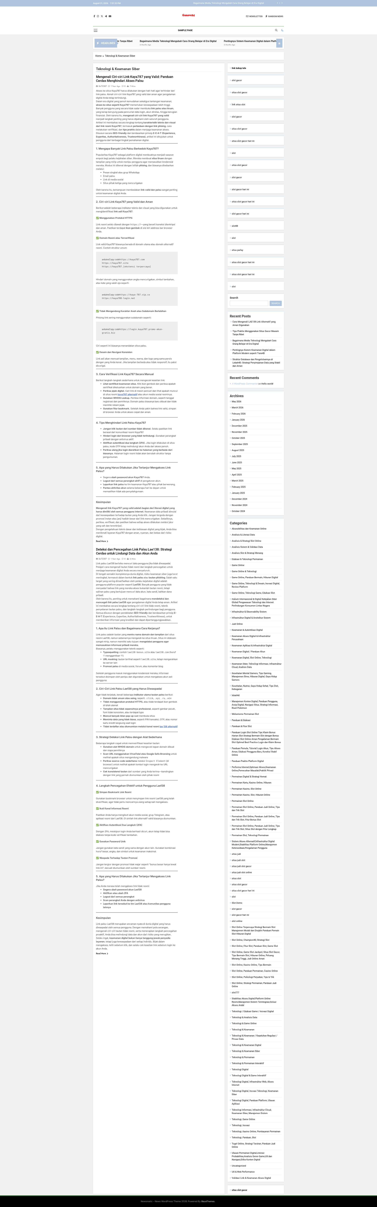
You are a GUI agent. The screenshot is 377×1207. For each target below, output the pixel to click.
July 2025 (236, 456)
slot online (237, 921)
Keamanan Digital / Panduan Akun (248, 651)
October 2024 (238, 511)
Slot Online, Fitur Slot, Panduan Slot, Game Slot (255, 946)
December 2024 (239, 499)
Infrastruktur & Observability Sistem (249, 611)
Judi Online (237, 624)
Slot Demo (237, 903)
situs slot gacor (239, 92)
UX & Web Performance (243, 1171)
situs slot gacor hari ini (243, 141)
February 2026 (238, 413)
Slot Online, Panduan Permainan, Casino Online (255, 971)
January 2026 (238, 419)
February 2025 (238, 487)
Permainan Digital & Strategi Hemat (249, 776)
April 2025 (237, 474)
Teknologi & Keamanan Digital (246, 1045)
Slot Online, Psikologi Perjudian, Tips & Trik (253, 977)
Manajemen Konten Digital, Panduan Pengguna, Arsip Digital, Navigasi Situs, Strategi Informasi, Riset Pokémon (255, 704)
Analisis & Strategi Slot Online (246, 541)
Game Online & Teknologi (244, 571)
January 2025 (238, 493)
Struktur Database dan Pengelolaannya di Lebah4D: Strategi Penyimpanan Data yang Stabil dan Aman (256, 362)
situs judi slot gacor (241, 866)
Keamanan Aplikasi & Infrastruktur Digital (252, 645)
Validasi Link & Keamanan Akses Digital (251, 1178)
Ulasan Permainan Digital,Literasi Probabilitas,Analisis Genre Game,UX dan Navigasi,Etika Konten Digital (252, 1156)
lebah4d (235, 695)
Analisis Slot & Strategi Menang (247, 553)
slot (234, 153)
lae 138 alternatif (169, 726)
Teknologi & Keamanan (243, 1029)
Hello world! (267, 383)
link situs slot (238, 104)
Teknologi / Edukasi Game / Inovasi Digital (253, 1011)
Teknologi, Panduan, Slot (244, 1137)
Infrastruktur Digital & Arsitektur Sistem (251, 617)
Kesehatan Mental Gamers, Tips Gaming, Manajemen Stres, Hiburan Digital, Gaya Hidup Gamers (254, 676)
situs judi (236, 854)
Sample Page (185, 30)
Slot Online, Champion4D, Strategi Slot (250, 940)
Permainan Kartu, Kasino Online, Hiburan (251, 782)
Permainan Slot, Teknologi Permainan (250, 835)
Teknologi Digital (240, 1069)
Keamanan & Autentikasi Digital (247, 630)
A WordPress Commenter (245, 383)
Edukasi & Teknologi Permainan (247, 559)
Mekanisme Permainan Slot (245, 714)
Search (234, 297)
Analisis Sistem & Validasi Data (247, 547)
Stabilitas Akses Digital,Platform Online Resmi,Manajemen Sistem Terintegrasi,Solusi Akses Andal (254, 1002)
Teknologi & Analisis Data (244, 1017)
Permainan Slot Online (243, 801)
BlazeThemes (208, 1201)
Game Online (238, 565)
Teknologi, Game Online (243, 1119)
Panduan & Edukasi (241, 720)
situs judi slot (238, 860)
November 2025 (239, 432)
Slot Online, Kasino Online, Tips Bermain (251, 965)
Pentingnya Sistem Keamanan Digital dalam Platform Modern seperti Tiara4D (226, 3)
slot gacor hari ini (240, 189)
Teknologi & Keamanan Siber (246, 1051)
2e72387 (103, 86)
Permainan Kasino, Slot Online (246, 788)
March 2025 (237, 480)
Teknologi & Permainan (243, 1057)
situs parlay (237, 250)
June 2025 (237, 462)
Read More (101, 541)
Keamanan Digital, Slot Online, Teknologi (252, 657)
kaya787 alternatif (127, 394)
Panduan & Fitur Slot (242, 726)
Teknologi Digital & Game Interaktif (249, 1075)
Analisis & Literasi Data (243, 534)
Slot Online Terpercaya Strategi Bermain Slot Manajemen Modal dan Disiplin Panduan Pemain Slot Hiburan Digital (255, 930)
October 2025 (238, 438)
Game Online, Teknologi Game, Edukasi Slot (253, 593)
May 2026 (236, 401)
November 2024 (239, 505)
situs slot (236, 878)
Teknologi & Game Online (244, 1023)
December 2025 (239, 426)
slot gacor (237, 80)
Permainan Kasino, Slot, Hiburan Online (251, 795)
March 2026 (237, 407)
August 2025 (238, 450)
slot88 (235, 226)
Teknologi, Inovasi (241, 1125)
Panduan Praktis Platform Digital (248, 761)
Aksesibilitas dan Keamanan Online (249, 528)
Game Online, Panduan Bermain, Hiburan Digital (255, 577)
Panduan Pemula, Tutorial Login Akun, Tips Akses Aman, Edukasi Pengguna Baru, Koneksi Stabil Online (256, 751)
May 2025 (236, 468)
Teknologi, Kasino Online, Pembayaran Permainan (256, 1131)
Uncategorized (239, 1165)
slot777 (235, 992)
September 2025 (240, 444)
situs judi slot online (242, 872)
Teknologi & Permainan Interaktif (248, 1063)
